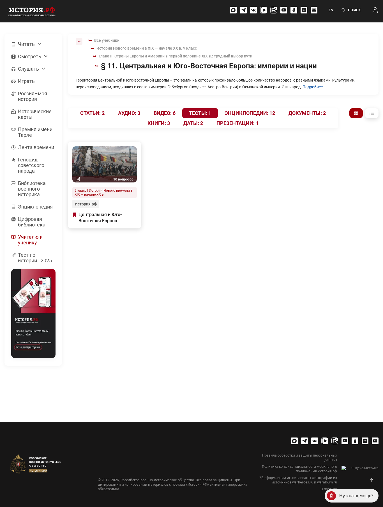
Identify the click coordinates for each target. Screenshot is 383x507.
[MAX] (233, 10)
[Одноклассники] (293, 10)
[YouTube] (283, 10)
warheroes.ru (302, 482)
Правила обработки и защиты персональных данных (299, 457)
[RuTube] (273, 10)
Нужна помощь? (356, 495)
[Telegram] (243, 10)
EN (331, 10)
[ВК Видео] (263, 10)
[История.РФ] (32, 11)
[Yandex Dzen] (304, 10)
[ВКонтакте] (253, 10)
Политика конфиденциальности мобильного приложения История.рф (299, 468)
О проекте (328, 489)
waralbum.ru (327, 482)
